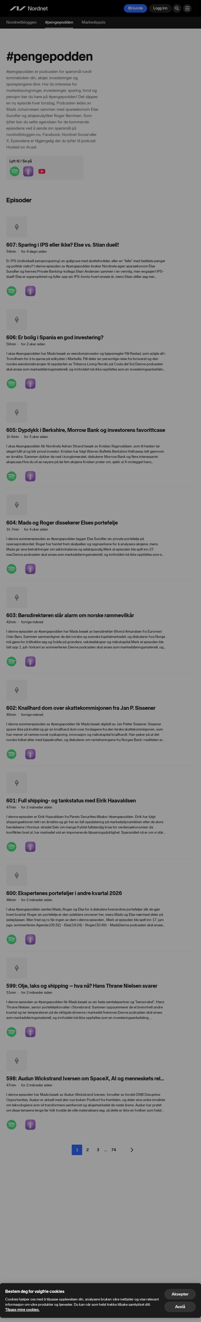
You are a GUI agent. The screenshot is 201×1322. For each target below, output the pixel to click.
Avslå (180, 1306)
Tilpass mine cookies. (22, 1310)
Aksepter (180, 1294)
